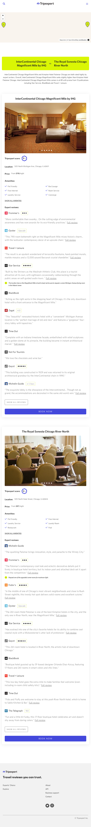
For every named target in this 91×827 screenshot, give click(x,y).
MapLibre (63, 40)
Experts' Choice (9, 785)
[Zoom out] (3, 19)
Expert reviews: (12, 207)
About (48, 785)
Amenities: (10, 181)
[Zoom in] (3, 15)
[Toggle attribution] (88, 40)
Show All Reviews (16, 402)
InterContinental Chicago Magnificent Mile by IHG (45, 98)
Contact (49, 796)
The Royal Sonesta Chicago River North (45, 431)
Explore (6, 789)
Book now (45, 411)
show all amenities (13, 201)
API (47, 789)
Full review (72, 222)
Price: (7, 174)
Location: (9, 166)
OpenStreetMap (73, 40)
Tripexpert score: (12, 158)
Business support (52, 793)
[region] (45, 27)
